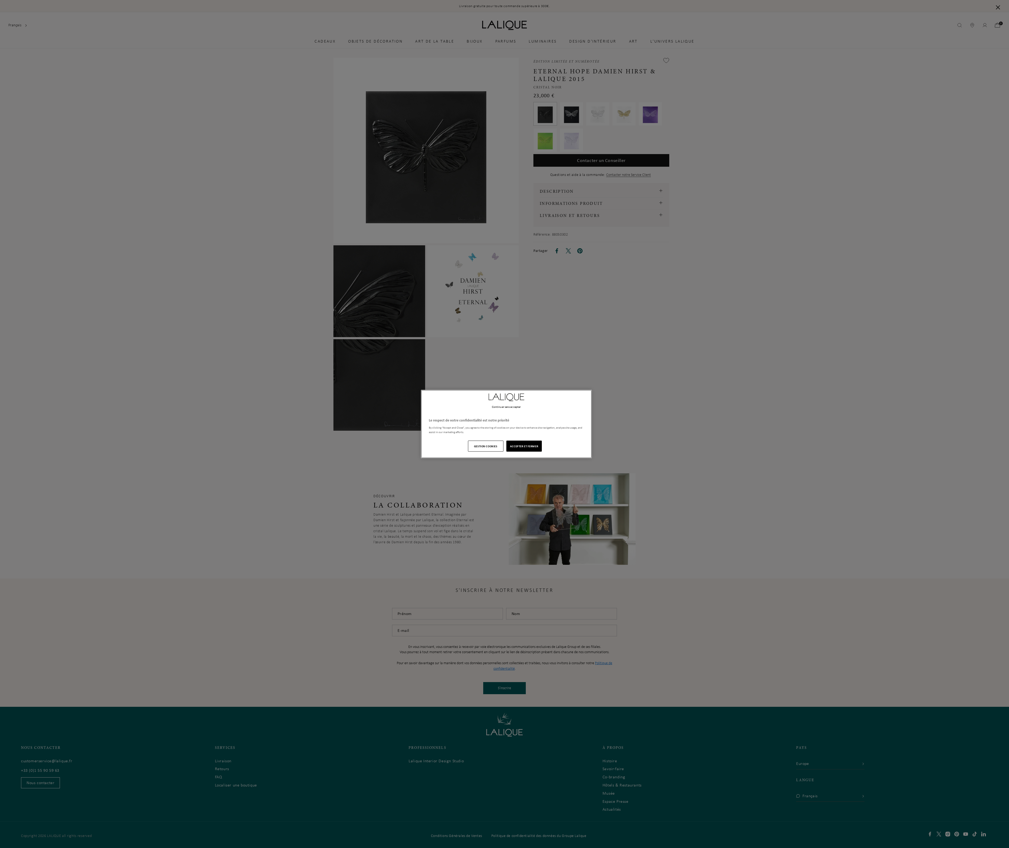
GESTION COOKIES (485, 446)
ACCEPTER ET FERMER (524, 446)
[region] (506, 424)
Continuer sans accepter (506, 406)
